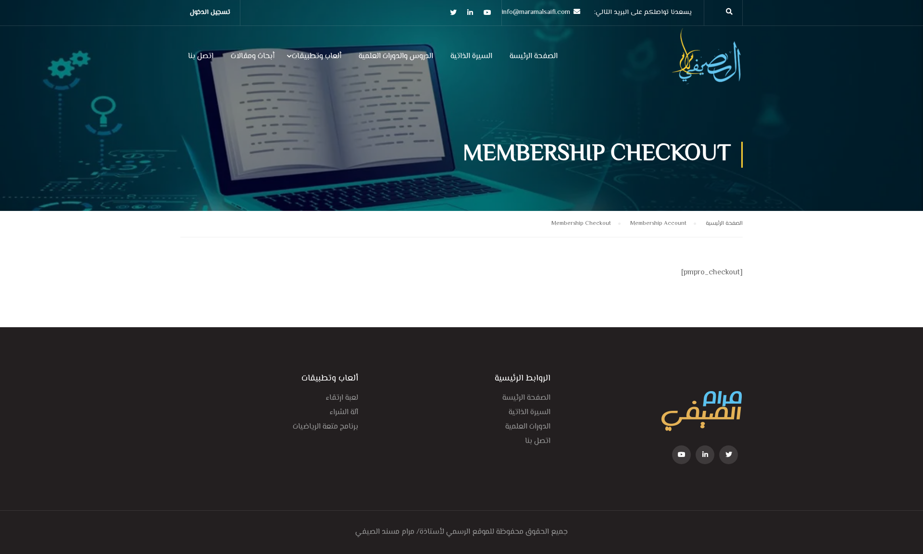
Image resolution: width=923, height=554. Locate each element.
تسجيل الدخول (210, 12)
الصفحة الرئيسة (534, 56)
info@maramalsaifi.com (536, 12)
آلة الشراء (344, 412)
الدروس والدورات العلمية (396, 56)
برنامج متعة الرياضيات (325, 427)
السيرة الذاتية (471, 56)
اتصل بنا (200, 56)
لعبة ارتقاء (342, 398)
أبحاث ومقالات (252, 56)
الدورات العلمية (527, 427)
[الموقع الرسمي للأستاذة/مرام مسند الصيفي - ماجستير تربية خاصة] (707, 61)
